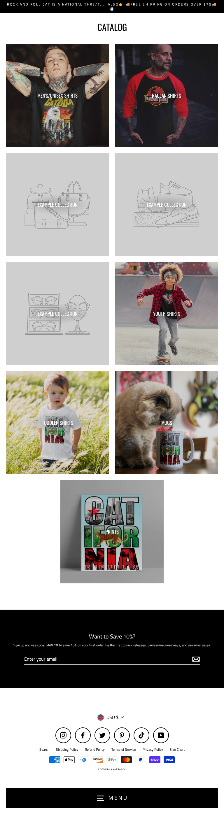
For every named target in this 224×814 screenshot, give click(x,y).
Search (44, 749)
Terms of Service (123, 749)
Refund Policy (95, 749)
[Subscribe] (195, 659)
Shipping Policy (67, 749)
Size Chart (177, 749)
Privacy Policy (153, 749)
